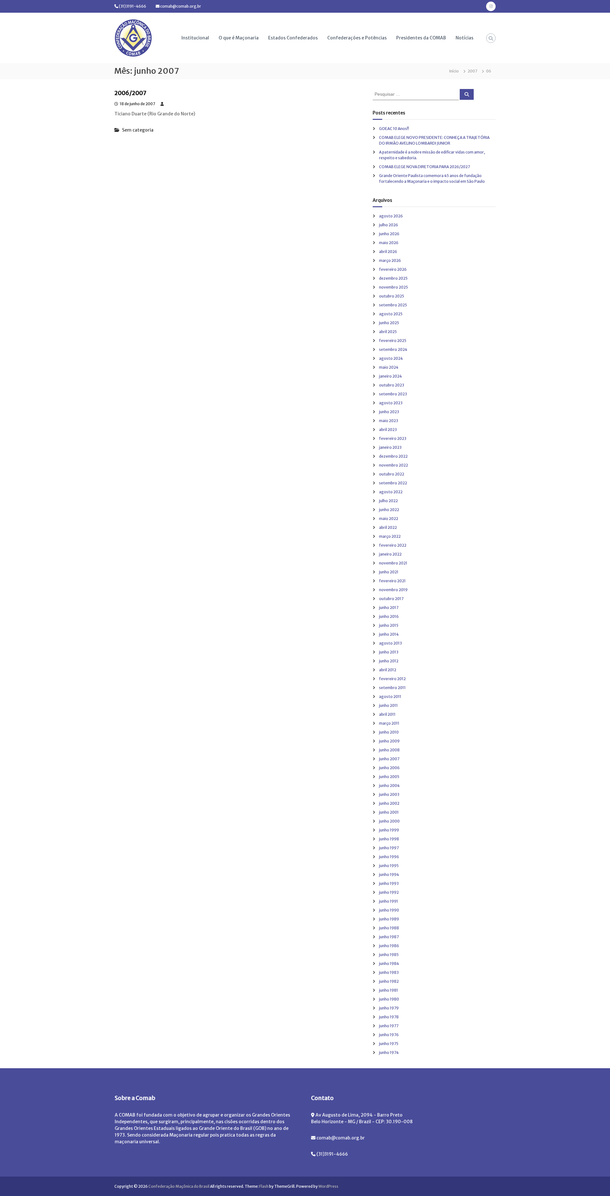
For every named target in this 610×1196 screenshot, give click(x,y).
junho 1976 (389, 1034)
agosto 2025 (391, 313)
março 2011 (389, 723)
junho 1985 (389, 954)
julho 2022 (388, 500)
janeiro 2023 (390, 447)
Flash (263, 1186)
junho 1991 (388, 901)
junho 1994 (389, 874)
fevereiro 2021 (392, 580)
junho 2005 (389, 776)
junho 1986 (389, 945)
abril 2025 (388, 331)
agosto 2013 (390, 643)
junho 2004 (389, 785)
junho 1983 (389, 972)
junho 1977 (388, 1025)
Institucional (195, 38)
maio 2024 (388, 367)
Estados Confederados (293, 38)
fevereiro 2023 (392, 438)
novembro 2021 (393, 563)
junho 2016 (389, 616)
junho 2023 (389, 411)
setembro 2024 (393, 349)
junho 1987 (389, 936)
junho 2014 (389, 634)
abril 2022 (388, 527)
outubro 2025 (391, 296)
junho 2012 (388, 661)
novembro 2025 (393, 287)
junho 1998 (389, 839)
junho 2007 (389, 758)
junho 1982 (389, 981)
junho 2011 (388, 705)
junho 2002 (389, 803)
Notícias (464, 38)
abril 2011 (387, 714)
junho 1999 (389, 830)
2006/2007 (130, 93)
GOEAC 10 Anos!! (394, 128)
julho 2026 (388, 224)
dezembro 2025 (393, 278)
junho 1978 (389, 1017)
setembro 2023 (393, 394)
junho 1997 (389, 847)
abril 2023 (388, 429)
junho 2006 (389, 767)
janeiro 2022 (390, 554)
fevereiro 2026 (393, 269)
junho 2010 (389, 732)
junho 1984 (389, 963)
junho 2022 (389, 509)
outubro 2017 (391, 598)
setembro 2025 (393, 305)
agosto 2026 (391, 216)
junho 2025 (389, 322)
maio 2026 (388, 242)
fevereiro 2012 (392, 678)
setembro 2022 (393, 483)
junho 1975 (388, 1043)
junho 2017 (388, 607)
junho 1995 (389, 865)
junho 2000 (389, 821)
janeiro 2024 (390, 376)
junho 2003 (389, 794)
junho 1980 (389, 999)
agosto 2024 (391, 358)
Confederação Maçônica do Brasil (178, 1186)
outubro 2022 (391, 474)
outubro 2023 (391, 385)
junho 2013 (388, 652)
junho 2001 (389, 812)
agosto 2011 (390, 696)
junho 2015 (388, 625)
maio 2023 (388, 420)
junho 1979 (389, 1008)
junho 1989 (389, 919)
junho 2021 (388, 572)
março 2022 (390, 536)
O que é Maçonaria (239, 38)
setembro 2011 (392, 687)
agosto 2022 (391, 491)
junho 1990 (389, 910)
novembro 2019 (393, 589)
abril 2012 (387, 669)
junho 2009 (389, 741)
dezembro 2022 (393, 456)
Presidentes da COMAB (421, 38)
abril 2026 (388, 251)
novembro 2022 (393, 465)
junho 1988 (389, 928)
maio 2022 (388, 518)
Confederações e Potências (357, 38)
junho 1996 (389, 856)
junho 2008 (389, 750)
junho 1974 (389, 1052)
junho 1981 (388, 990)
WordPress (328, 1186)
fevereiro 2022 (392, 545)
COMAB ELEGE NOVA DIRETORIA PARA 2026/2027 (424, 166)
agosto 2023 (391, 402)
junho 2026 (389, 233)
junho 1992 (389, 892)
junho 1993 (389, 883)
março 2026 (390, 260)
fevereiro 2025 (392, 340)
